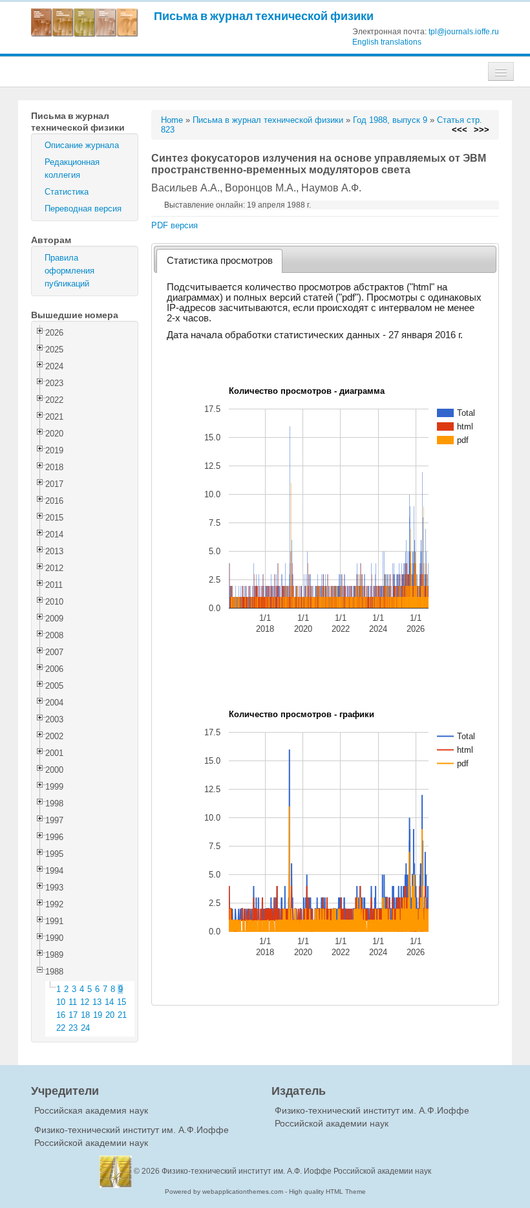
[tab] (219, 261)
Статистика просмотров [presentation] (220, 260)
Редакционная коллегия (72, 168)
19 (97, 1015)
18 (85, 1015)
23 (73, 1028)
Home (172, 120)
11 (73, 1002)
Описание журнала (82, 145)
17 (73, 1015)
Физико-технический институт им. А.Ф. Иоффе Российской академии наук (296, 1171)
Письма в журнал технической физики (264, 15)
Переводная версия (83, 208)
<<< (459, 130)
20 (109, 1015)
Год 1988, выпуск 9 (390, 120)
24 (85, 1028)
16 (60, 1015)
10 (60, 1002)
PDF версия (174, 225)
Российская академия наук (91, 1110)
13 (96, 1002)
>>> (481, 130)
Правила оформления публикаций (69, 270)
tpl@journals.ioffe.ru (464, 31)
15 (121, 1002)
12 (84, 1002)
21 (122, 1015)
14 (109, 1002)
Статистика (67, 192)
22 (60, 1028)
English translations (386, 42)
